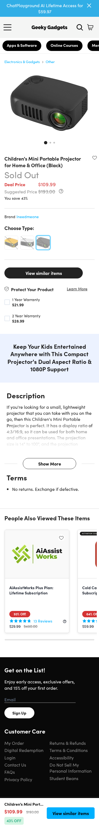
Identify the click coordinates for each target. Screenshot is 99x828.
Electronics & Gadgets (22, 61)
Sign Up (19, 713)
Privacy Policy (18, 779)
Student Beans (64, 778)
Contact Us (15, 765)
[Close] (89, 5)
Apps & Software (22, 45)
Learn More (77, 288)
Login (9, 757)
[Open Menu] (8, 27)
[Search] (79, 27)
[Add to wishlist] (94, 157)
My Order (14, 743)
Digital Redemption (23, 750)
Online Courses (64, 45)
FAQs (9, 772)
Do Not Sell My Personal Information (71, 768)
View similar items (44, 273)
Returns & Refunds (68, 743)
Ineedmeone (27, 216)
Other (50, 61)
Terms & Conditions (69, 750)
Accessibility (62, 757)
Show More (49, 464)
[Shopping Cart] (90, 27)
